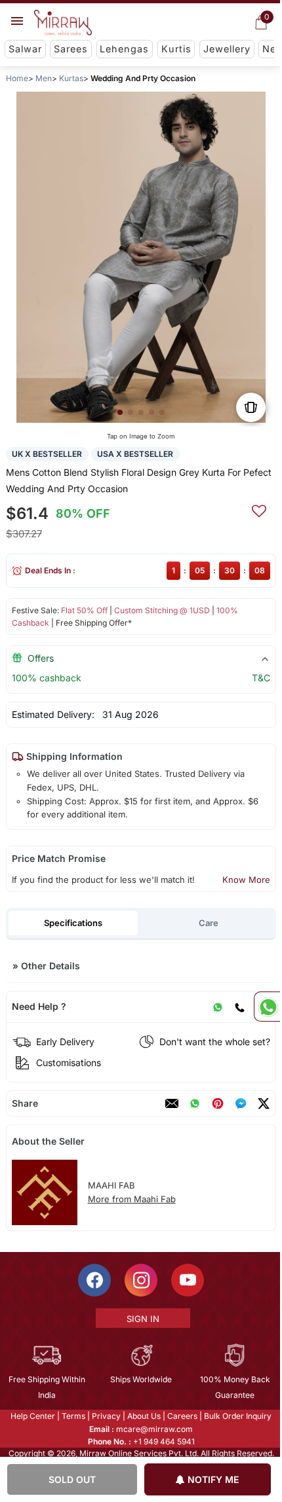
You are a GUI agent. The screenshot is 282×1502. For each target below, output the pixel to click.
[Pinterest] (217, 1103)
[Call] (239, 1006)
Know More (246, 879)
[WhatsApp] (217, 1006)
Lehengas (124, 48)
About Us (143, 1416)
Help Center (32, 1416)
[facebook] (240, 1103)
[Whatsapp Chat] (267, 1007)
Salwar (25, 48)
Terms (73, 1416)
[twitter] (263, 1103)
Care (208, 923)
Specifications (73, 923)
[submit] (259, 509)
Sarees (71, 48)
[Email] (171, 1103)
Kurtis (176, 48)
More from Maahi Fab (132, 1199)
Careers (182, 1416)
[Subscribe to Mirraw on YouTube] (187, 1280)
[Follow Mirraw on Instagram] (140, 1280)
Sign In (141, 1319)
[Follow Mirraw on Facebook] (93, 1280)
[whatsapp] (194, 1103)
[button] (120, 412)
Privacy (105, 1416)
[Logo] (63, 23)
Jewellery (227, 48)
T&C (261, 677)
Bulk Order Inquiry (237, 1416)
